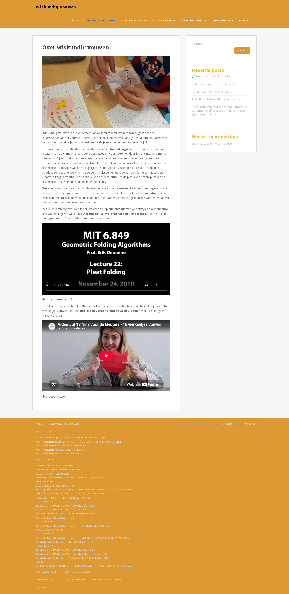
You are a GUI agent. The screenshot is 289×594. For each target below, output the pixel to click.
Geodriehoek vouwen (76, 571)
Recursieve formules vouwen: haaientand (61, 509)
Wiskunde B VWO (45, 533)
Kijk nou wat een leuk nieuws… (211, 92)
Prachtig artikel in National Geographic (216, 99)
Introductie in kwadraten (51, 493)
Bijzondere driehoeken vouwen (55, 485)
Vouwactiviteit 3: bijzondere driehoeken (60, 445)
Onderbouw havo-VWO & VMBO (54, 465)
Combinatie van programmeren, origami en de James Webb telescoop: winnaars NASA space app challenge (219, 110)
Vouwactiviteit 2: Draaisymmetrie (100, 441)
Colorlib (227, 423)
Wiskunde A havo (46, 497)
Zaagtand (100, 553)
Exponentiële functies (76, 497)
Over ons (245, 20)
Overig (39, 561)
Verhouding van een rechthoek (55, 517)
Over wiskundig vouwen (100, 20)
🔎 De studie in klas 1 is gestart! (212, 76)
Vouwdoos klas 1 (132, 20)
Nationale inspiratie (72, 579)
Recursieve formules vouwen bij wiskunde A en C (65, 505)
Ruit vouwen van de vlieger (85, 477)
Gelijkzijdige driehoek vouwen (54, 489)
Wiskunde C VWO (45, 545)
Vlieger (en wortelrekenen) (52, 473)
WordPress (250, 423)
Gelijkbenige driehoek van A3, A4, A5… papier (106, 489)
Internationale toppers (106, 579)
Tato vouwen (83, 565)
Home (75, 20)
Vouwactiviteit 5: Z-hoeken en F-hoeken (59, 453)
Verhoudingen (44, 481)
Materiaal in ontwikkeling (51, 565)
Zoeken (197, 44)
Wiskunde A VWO (45, 501)
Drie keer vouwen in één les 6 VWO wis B (105, 537)
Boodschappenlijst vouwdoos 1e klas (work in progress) (71, 437)
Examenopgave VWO (81, 541)
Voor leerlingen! (191, 20)
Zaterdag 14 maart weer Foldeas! (213, 84)
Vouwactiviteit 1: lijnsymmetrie (54, 441)
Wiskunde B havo (46, 521)
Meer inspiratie (221, 20)
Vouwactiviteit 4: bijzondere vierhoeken (60, 449)
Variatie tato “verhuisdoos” (115, 565)
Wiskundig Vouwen (55, 6)
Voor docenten (162, 20)
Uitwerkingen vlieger (48, 477)
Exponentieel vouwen (82, 513)
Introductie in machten (90, 493)
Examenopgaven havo (49, 529)
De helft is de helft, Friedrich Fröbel (57, 469)
